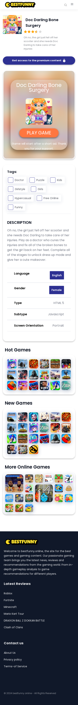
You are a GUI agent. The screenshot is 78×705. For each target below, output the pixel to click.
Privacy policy (13, 659)
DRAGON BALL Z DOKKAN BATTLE (24, 620)
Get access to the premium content (36, 60)
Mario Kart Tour (14, 614)
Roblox (8, 593)
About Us (10, 653)
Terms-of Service (15, 666)
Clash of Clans (13, 627)
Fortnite (9, 600)
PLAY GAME (39, 133)
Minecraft (10, 607)
